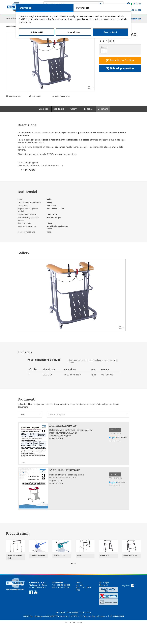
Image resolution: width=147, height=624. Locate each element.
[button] (30, 414)
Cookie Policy (85, 612)
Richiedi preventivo (121, 68)
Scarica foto (36, 96)
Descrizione (44, 108)
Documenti (103, 108)
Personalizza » (73, 32)
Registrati (113, 437)
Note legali (60, 612)
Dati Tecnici (58, 108)
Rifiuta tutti (37, 32)
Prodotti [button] (10, 18)
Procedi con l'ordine (121, 60)
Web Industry (77, 622)
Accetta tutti (110, 32)
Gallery (73, 108)
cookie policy (25, 22)
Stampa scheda (14, 96)
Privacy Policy (72, 612)
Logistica (88, 108)
